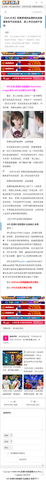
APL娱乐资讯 (14, 7)
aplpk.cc (23, 261)
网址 (6, 448)
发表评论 (38, 12)
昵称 (8, 435)
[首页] (43, 465)
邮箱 (8, 441)
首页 (6, 7)
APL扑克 (28, 340)
